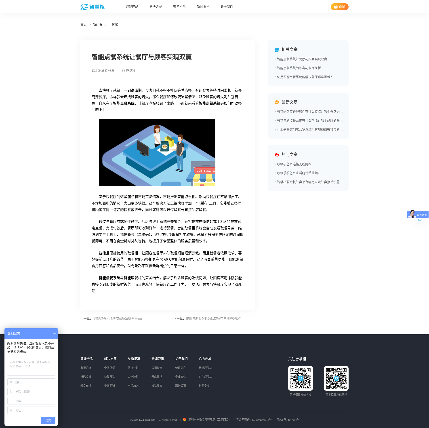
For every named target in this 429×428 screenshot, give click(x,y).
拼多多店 (204, 385)
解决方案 (155, 6)
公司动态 (156, 367)
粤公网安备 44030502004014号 (254, 419)
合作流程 (133, 376)
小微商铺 (109, 385)
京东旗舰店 (205, 376)
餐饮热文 (156, 385)
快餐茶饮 (109, 376)
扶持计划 (133, 367)
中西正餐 (109, 367)
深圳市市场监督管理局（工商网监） (209, 419)
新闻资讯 (203, 6)
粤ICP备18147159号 (288, 419)
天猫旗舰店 (205, 367)
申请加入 (133, 385)
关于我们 (227, 6)
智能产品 (132, 6)
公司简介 (180, 367)
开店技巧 (156, 376)
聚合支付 (85, 385)
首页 (83, 24)
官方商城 (205, 359)
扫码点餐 (85, 376)
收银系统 (85, 367)
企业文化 (180, 376)
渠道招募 (179, 6)
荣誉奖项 (180, 385)
